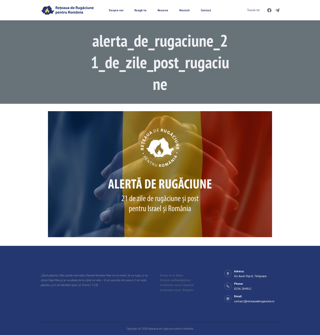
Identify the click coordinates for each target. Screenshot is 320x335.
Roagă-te (140, 10)
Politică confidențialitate (175, 280)
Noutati (184, 10)
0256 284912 (242, 288)
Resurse (163, 10)
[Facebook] (269, 10)
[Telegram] (277, 10)
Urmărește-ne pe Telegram (176, 290)
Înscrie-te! (253, 10)
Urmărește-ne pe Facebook (177, 285)
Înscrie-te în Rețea (171, 275)
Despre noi (116, 10)
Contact (206, 10)
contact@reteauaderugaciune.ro (254, 301)
